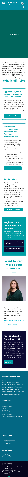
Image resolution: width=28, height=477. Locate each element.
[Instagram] (3, 455)
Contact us (7, 443)
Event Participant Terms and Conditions (13, 472)
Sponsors (7, 441)
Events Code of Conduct (9, 470)
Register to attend (9, 440)
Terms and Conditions (8, 465)
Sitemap (5, 473)
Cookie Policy (7, 468)
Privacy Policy (21, 466)
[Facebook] (9, 455)
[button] (22, 3)
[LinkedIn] (6, 455)
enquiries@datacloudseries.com (12, 416)
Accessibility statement (8, 466)
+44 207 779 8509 (12, 324)
